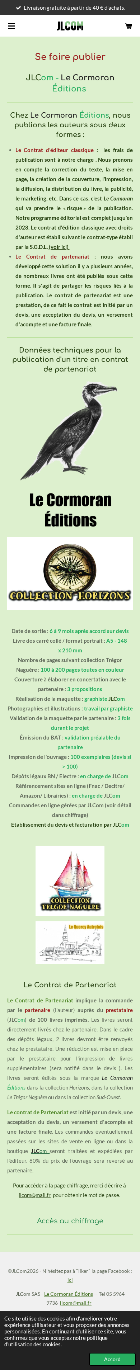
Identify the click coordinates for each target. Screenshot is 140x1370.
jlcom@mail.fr (35, 1195)
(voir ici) (59, 247)
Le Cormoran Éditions (68, 1294)
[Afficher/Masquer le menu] (11, 26)
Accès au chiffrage (70, 1221)
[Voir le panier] (128, 26)
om (40, 1151)
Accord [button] (112, 1359)
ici (70, 1280)
